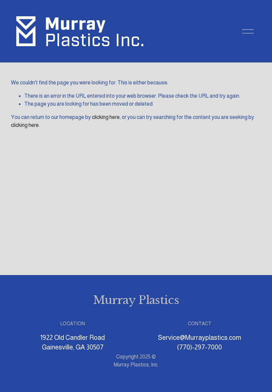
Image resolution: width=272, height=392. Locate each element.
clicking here (106, 117)
